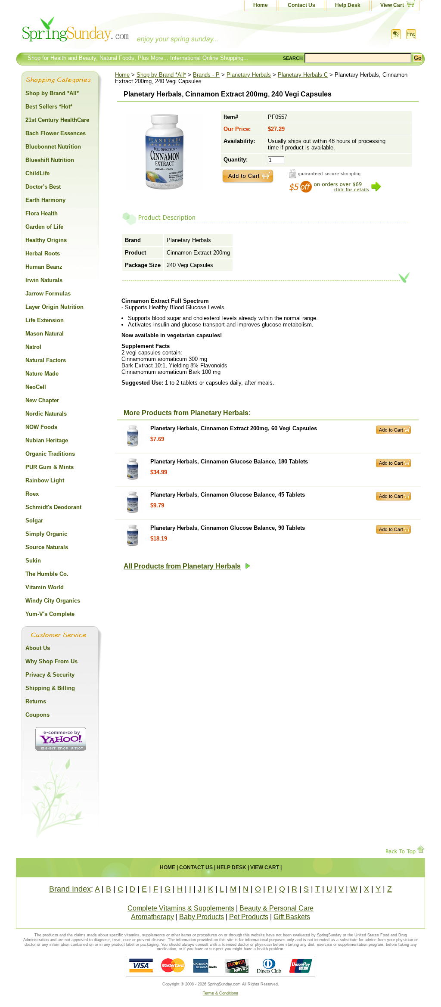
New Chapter (42, 400)
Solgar (34, 520)
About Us (37, 648)
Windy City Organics (52, 600)
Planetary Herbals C (303, 74)
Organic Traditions (50, 454)
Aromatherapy (152, 916)
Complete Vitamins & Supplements (180, 908)
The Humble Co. (46, 574)
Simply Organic (46, 534)
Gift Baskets (291, 916)
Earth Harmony (45, 200)
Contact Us (301, 5)
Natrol (33, 347)
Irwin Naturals (43, 280)
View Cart (392, 5)
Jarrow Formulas (48, 293)
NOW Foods (41, 427)
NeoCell (35, 387)
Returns (35, 701)
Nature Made (42, 373)
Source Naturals (46, 547)
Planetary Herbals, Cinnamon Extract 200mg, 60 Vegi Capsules (233, 428)
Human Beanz (43, 267)
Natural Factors (45, 360)
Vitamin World (44, 587)
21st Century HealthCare (57, 120)
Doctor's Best (43, 186)
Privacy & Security (50, 674)
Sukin (33, 560)
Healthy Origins (46, 240)
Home (260, 5)
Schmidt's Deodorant (53, 507)
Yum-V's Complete (50, 614)
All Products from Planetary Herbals (182, 566)
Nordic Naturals (46, 413)
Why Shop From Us (51, 661)
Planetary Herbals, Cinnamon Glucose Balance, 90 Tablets (227, 528)
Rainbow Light (44, 480)
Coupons (37, 715)
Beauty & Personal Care (276, 908)
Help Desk (347, 5)
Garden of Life (44, 227)
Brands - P (206, 74)
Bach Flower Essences (55, 133)
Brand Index (70, 889)
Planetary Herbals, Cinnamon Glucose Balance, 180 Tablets (229, 461)
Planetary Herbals (249, 74)
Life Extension (44, 320)
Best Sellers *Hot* (48, 106)
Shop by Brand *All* (161, 74)
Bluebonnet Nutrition (53, 146)
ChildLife (37, 173)
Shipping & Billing (50, 688)
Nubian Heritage (46, 440)
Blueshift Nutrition (49, 160)
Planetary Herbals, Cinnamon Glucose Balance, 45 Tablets (227, 494)
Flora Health (41, 213)
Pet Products (248, 916)
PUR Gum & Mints (49, 467)
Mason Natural (44, 333)
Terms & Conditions (220, 993)
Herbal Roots (42, 253)
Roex (32, 494)
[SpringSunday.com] (102, 32)
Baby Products (201, 916)
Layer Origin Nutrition (54, 307)
